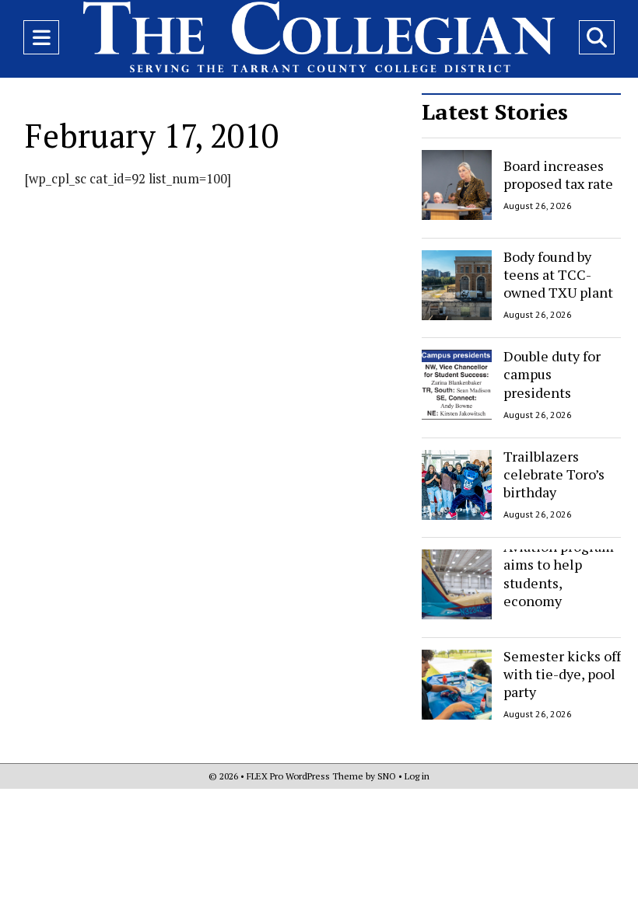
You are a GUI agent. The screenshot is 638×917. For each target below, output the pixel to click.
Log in (417, 776)
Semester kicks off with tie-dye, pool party (562, 674)
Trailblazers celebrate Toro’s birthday (554, 474)
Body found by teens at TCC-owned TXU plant (558, 274)
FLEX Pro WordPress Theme (305, 776)
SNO (386, 776)
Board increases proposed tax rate (558, 174)
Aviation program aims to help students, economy (558, 573)
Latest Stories (495, 111)
